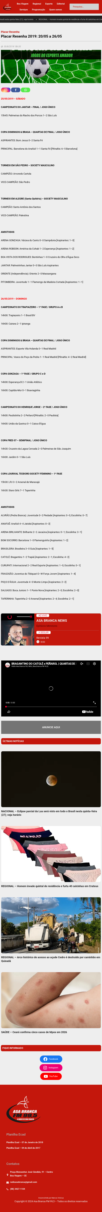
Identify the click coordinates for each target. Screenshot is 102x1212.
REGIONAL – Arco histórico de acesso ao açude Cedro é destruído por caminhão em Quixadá (50, 959)
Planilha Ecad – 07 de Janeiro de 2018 (24, 1142)
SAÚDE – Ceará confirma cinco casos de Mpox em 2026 (34, 1032)
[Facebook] (15, 90)
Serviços (24, 9)
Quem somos (55, 9)
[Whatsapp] (25, 90)
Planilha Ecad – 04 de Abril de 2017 (23, 1148)
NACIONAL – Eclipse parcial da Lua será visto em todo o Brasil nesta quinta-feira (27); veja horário (49, 813)
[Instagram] (5, 90)
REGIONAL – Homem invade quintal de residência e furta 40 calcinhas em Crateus (61, 19)
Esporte (49, 4)
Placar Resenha (10, 31)
